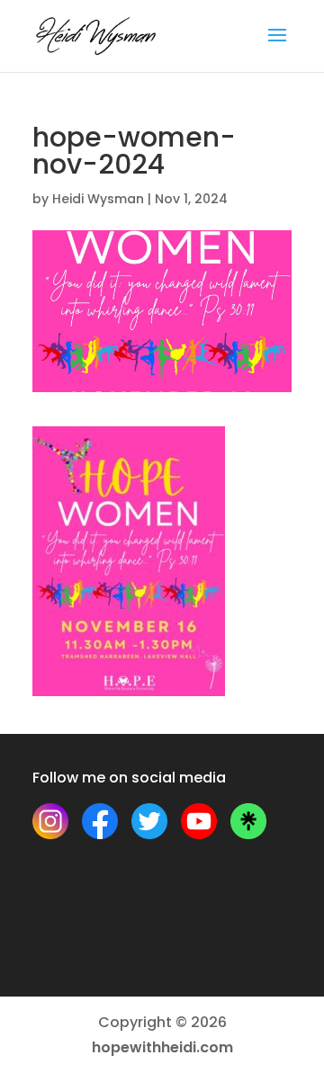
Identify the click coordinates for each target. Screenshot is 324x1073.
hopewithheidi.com (162, 1047)
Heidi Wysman (98, 199)
